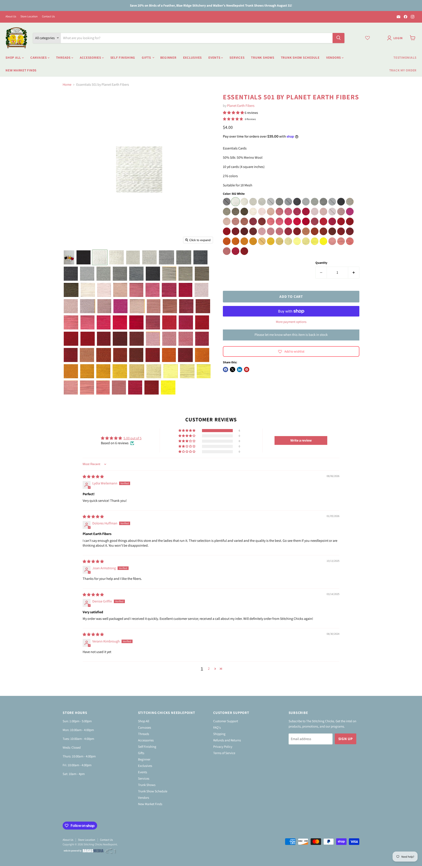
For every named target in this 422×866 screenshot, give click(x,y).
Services (236, 57)
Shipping (219, 734)
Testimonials (405, 57)
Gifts (147, 57)
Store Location (29, 16)
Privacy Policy (222, 746)
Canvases (39, 57)
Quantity (321, 262)
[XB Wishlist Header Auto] (367, 37)
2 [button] (209, 668)
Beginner (168, 57)
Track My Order (403, 70)
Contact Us (48, 16)
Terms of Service (224, 753)
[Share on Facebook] (225, 369)
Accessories (91, 57)
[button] (395, 38)
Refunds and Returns (227, 740)
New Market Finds (20, 70)
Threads (63, 57)
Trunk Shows (262, 57)
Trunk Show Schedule (300, 57)
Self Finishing (122, 57)
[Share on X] (232, 369)
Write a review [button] (301, 440)
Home (67, 85)
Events (214, 57)
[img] (93, 476)
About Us (10, 16)
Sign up (345, 738)
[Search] (338, 38)
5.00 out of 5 (133, 438)
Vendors (334, 57)
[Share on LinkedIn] (239, 369)
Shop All (13, 57)
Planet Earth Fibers (241, 105)
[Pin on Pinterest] (246, 369)
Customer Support (225, 721)
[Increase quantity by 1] (353, 272)
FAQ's (217, 727)
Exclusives (192, 57)
